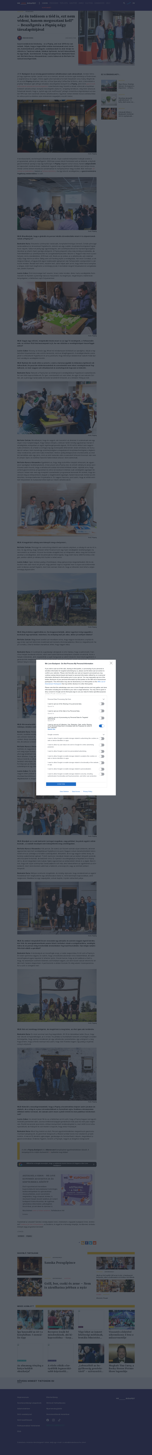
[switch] (101, 703)
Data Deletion (64, 791)
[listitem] (76, 699)
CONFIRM (61, 784)
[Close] (112, 664)
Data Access (76, 791)
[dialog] (76, 727)
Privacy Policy (87, 791)
